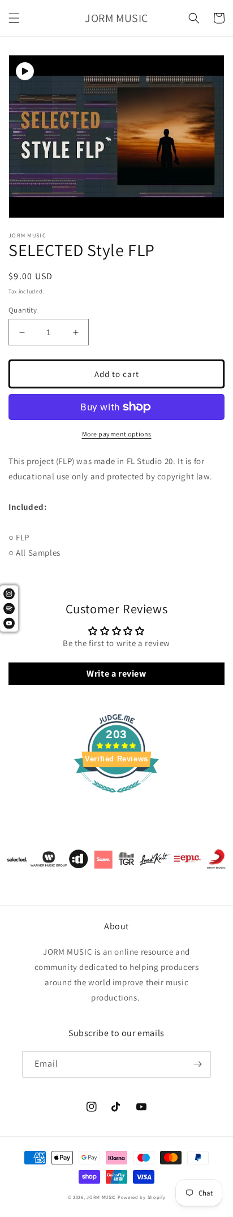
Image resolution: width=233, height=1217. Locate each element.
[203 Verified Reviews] (116, 798)
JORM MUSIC (101, 1197)
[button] (14, 18)
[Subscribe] (197, 1064)
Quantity (22, 310)
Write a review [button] (116, 673)
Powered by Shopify (142, 1197)
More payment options (117, 434)
